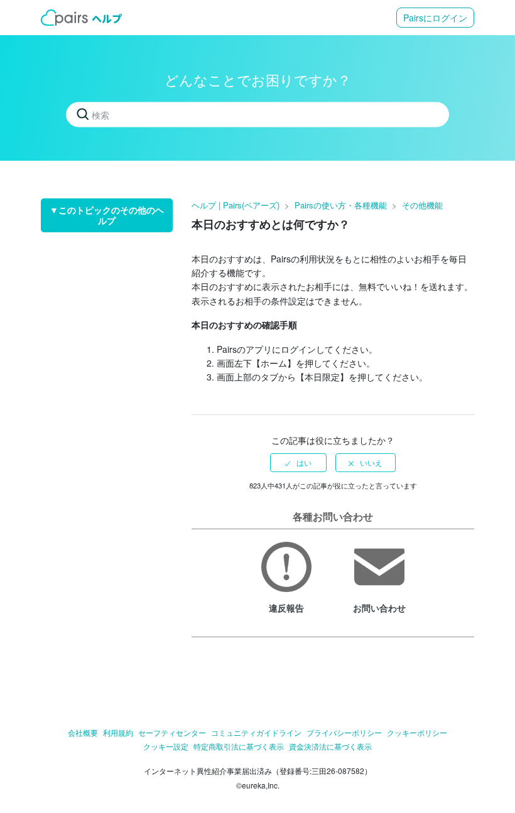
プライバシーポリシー (344, 732)
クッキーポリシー (417, 732)
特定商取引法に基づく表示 (238, 746)
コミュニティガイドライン (256, 732)
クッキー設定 (165, 746)
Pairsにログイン (435, 17)
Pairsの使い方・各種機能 (341, 205)
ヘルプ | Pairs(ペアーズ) (235, 205)
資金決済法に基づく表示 (330, 746)
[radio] (298, 462)
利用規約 (118, 732)
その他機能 (422, 205)
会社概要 (83, 732)
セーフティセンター (172, 732)
